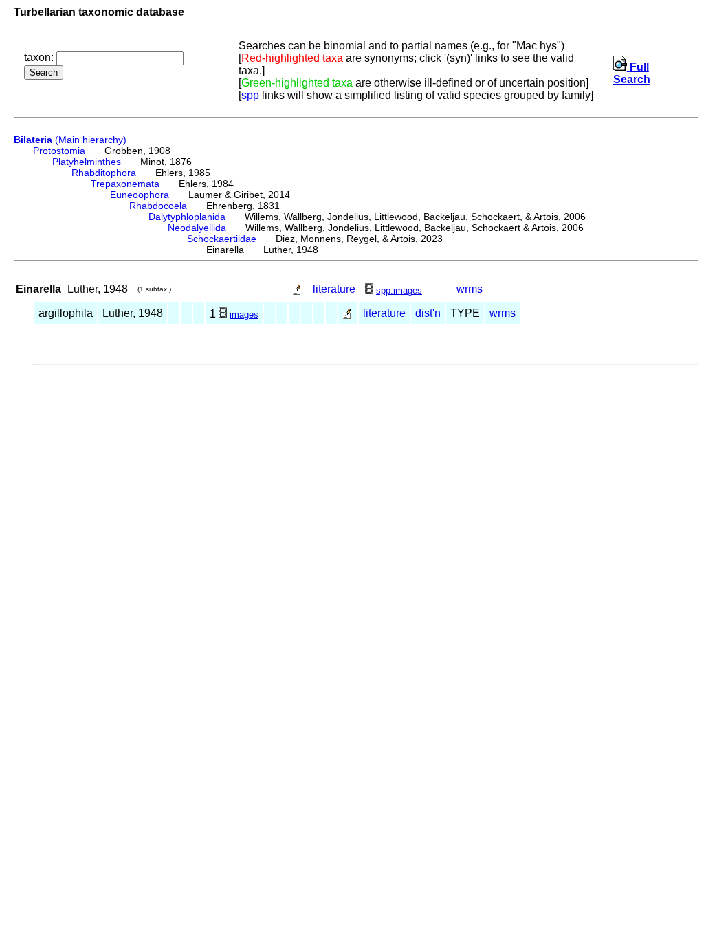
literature (334, 289)
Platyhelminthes (88, 161)
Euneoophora (141, 194)
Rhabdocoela (159, 205)
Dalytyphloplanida (188, 216)
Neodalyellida (198, 227)
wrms (469, 289)
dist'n (428, 313)
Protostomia (60, 150)
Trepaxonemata (126, 183)
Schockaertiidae (223, 238)
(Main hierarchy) (70, 139)
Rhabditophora (105, 172)
